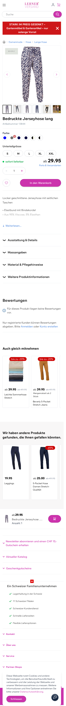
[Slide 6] (57, 109)
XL (40, 153)
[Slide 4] (37, 109)
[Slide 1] (7, 109)
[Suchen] (57, 14)
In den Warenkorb (40, 182)
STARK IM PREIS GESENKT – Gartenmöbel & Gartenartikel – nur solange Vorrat (27, 28)
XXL (51, 153)
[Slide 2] (17, 109)
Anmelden (27, 326)
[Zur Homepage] (4, 42)
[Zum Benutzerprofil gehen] (53, 4)
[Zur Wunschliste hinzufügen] (6, 183)
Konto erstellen (49, 326)
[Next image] (56, 74)
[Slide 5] (47, 109)
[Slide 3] (27, 109)
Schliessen (16, 699)
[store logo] (32, 5)
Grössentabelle (12, 222)
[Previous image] (7, 74)
